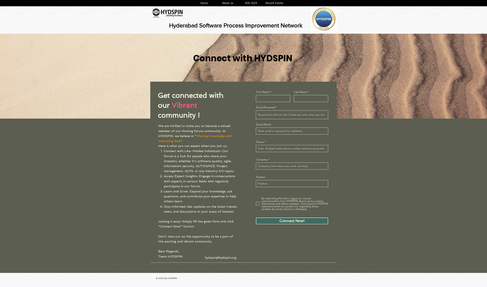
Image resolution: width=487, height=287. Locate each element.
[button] (227, 3)
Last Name (300, 92)
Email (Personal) (265, 107)
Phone (260, 142)
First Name (262, 92)
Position (261, 177)
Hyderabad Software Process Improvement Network (235, 25)
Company (262, 159)
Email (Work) (263, 124)
